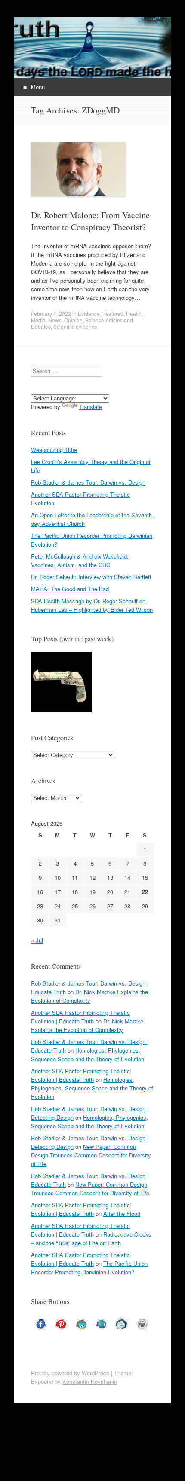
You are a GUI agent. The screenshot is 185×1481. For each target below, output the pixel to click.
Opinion (73, 320)
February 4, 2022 (51, 313)
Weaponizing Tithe (54, 450)
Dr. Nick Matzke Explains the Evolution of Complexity (89, 996)
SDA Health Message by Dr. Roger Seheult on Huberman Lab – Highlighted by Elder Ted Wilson (92, 605)
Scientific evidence (75, 326)
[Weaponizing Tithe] (61, 683)
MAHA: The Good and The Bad (70, 589)
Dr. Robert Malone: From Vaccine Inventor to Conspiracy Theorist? (90, 221)
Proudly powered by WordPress (70, 1373)
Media (38, 320)
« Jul (37, 940)
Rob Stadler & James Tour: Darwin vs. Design (88, 482)
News (55, 320)
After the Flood (121, 1213)
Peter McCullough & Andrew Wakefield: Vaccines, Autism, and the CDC (80, 560)
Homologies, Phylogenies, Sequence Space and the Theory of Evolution (87, 1054)
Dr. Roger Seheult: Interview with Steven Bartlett (91, 577)
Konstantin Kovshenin (89, 1381)
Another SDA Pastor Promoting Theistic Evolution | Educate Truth (80, 1016)
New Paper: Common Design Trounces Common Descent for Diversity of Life (91, 1155)
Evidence (89, 313)
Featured (112, 313)
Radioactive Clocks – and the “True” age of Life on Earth (91, 1238)
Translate (90, 407)
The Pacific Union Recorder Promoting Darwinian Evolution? (89, 1267)
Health (134, 313)
